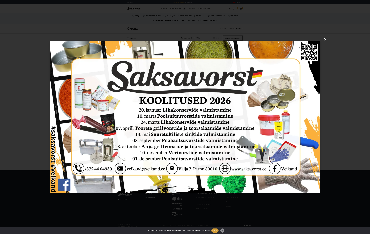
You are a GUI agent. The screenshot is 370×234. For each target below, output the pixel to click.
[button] (325, 39)
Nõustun (215, 230)
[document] (185, 117)
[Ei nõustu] (222, 230)
